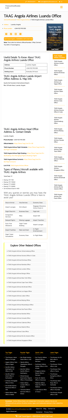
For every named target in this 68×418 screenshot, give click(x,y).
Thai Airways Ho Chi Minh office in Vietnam (56, 359)
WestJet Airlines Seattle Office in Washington (25, 371)
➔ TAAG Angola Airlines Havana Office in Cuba (21, 255)
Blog (44, 408)
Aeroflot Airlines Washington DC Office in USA (10, 369)
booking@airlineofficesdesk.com (49, 1)
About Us (39, 408)
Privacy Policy (48, 412)
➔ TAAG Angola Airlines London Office (18, 269)
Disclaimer (39, 412)
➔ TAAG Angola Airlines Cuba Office (18, 331)
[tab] (61, 7)
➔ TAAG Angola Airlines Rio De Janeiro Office (20, 336)
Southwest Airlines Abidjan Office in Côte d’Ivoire (41, 366)
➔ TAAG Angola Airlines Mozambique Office (20, 305)
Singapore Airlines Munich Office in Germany (40, 373)
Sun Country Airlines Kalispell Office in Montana (41, 359)
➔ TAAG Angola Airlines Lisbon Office (18, 296)
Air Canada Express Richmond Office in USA (10, 387)
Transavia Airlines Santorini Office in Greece (25, 391)
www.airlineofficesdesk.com (20, 409)
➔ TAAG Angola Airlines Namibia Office (18, 264)
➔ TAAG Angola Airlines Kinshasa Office (19, 260)
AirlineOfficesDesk (9, 20)
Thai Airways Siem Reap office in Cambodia (55, 383)
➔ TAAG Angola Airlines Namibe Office (18, 313)
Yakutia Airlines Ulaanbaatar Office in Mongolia (26, 364)
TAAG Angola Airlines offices (19, 165)
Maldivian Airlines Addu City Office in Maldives (40, 385)
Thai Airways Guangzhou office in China (55, 376)
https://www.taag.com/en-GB (23, 143)
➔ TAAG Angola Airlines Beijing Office (18, 300)
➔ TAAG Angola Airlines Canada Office (18, 318)
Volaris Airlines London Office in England (25, 385)
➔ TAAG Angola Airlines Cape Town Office (19, 282)
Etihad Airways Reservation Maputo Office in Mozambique (26, 378)
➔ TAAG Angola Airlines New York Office (19, 278)
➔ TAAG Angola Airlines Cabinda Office (19, 322)
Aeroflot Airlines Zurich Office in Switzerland (10, 376)
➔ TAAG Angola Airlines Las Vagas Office (19, 291)
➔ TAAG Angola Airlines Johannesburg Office (21, 251)
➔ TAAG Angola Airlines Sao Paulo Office (19, 309)
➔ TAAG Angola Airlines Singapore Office (19, 340)
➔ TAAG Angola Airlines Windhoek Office (19, 287)
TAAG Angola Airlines (23, 20)
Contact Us (51, 408)
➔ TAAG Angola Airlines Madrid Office (18, 327)
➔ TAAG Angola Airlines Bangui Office (18, 273)
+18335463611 (31, 1)
